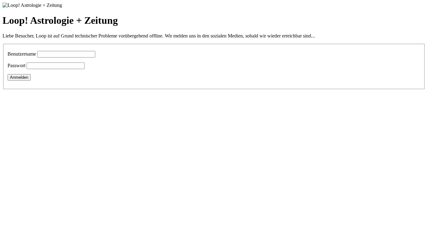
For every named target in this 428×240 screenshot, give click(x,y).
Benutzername (22, 54)
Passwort (16, 65)
